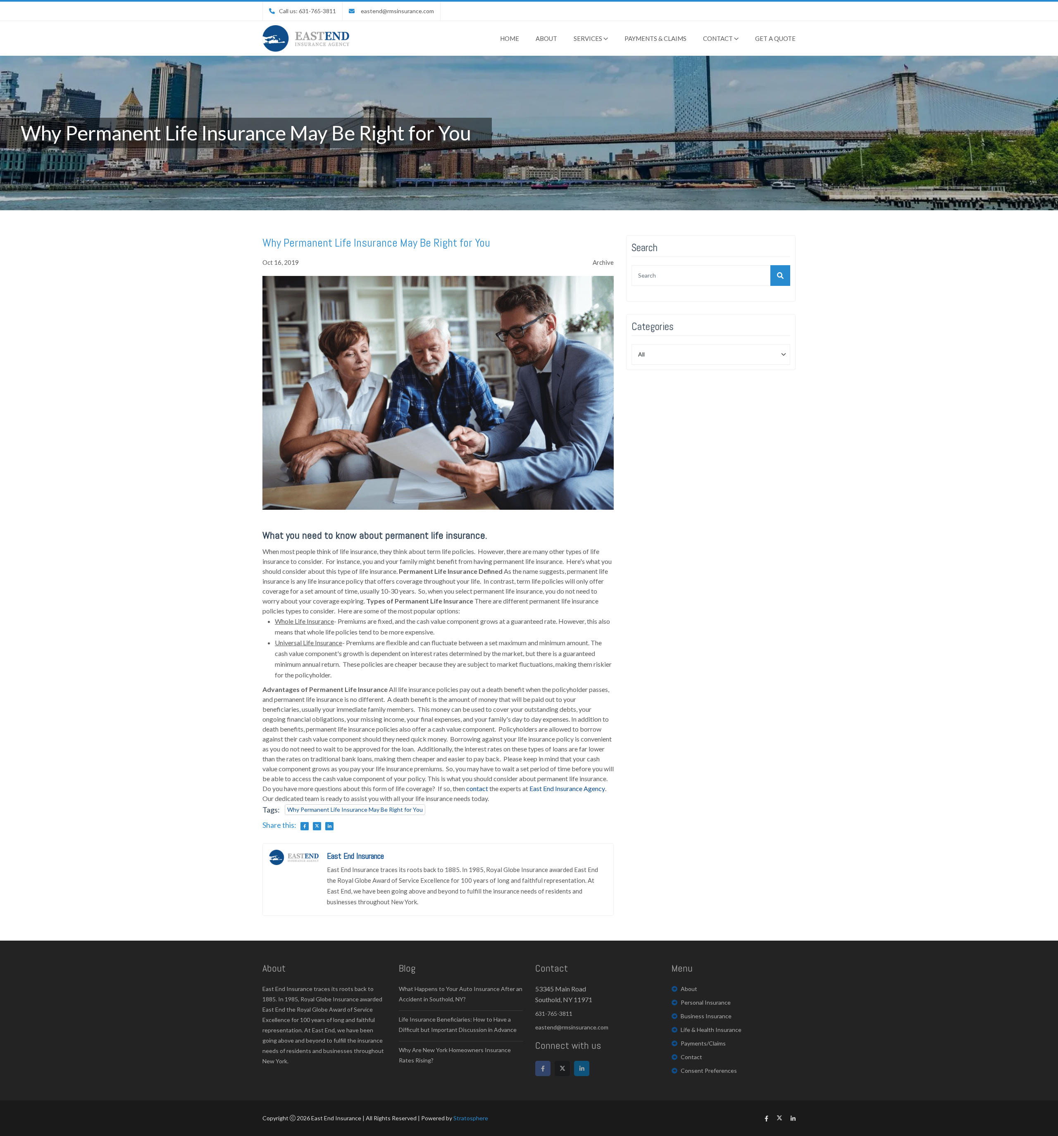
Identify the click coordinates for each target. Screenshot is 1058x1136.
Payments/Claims (703, 1043)
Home (509, 38)
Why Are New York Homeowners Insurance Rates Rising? (455, 1055)
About (546, 38)
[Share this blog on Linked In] (329, 826)
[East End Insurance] (305, 38)
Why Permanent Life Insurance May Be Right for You (355, 809)
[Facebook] (542, 1068)
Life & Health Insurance (711, 1029)
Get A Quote (775, 38)
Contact (718, 38)
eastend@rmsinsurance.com (397, 10)
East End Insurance (355, 856)
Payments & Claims (655, 38)
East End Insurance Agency (567, 788)
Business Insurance (706, 1016)
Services (588, 38)
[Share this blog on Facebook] (304, 826)
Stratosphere (470, 1118)
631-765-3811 (553, 1013)
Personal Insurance (706, 1002)
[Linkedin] (581, 1068)
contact (477, 788)
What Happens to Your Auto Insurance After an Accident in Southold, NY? (460, 994)
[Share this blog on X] (317, 826)
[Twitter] (562, 1068)
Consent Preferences (709, 1070)
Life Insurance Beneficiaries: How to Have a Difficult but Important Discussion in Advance (458, 1024)
